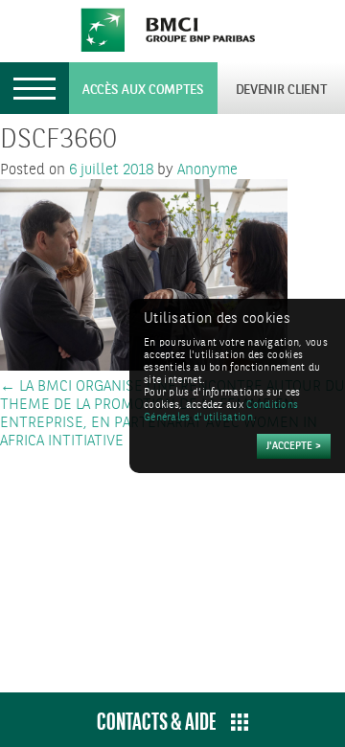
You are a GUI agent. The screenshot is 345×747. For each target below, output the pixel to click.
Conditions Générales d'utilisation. (221, 411)
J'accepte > (293, 447)
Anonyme (207, 170)
